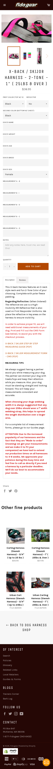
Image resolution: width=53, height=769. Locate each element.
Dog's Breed (8, 158)
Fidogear (14, 746)
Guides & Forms (12, 679)
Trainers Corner (11, 694)
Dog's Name (8, 122)
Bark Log (7, 698)
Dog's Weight (9, 134)
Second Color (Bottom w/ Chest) (18, 111)
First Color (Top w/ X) (13, 97)
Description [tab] (10, 280)
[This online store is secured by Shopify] (26, 751)
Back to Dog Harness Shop (28, 627)
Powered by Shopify (27, 746)
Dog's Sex (7, 169)
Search (6, 655)
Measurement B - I (11, 193)
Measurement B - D (11, 205)
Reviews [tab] (22, 280)
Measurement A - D (11, 228)
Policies (7, 660)
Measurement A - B (11, 181)
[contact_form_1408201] (46, 762)
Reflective (31, 97)
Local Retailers (11, 674)
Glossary (7, 665)
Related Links (10, 669)
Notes (6, 240)
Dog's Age (7, 146)
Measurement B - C (11, 216)
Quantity (7, 260)
